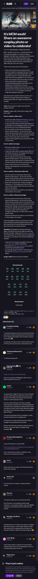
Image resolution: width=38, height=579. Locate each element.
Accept (9, 576)
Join (26, 4)
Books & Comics (11, 8)
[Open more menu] (21, 3)
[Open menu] (4, 4)
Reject (19, 576)
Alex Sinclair (14, 50)
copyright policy (10, 244)
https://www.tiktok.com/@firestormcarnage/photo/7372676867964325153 (19, 448)
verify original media (13, 91)
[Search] (15, 4)
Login (32, 4)
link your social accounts (21, 246)
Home (3, 8)
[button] (19, 336)
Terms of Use (28, 233)
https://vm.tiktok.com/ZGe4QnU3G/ (15, 374)
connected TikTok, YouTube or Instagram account (19, 121)
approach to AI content (20, 252)
